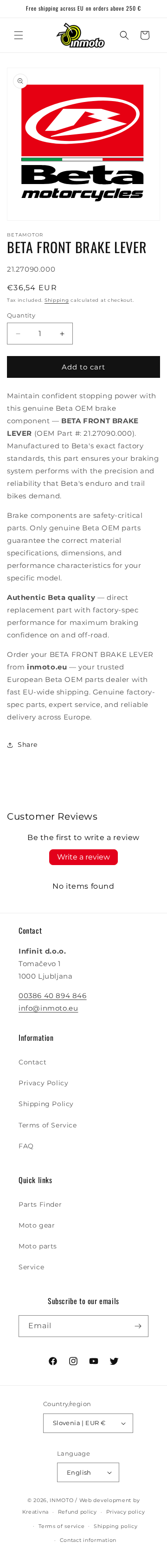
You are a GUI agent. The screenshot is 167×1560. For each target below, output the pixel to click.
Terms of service (61, 1526)
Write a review (83, 857)
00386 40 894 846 (53, 995)
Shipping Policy (46, 1104)
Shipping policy (116, 1526)
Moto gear (37, 1225)
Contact (32, 1062)
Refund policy (77, 1512)
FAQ (26, 1146)
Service (31, 1267)
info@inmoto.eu (48, 1008)
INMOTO (61, 1500)
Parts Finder (40, 1204)
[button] (18, 35)
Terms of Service (48, 1125)
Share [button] (28, 744)
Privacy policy (125, 1512)
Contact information (88, 1540)
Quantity (21, 315)
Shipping (57, 300)
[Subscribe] (138, 1326)
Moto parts (38, 1246)
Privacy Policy (43, 1083)
